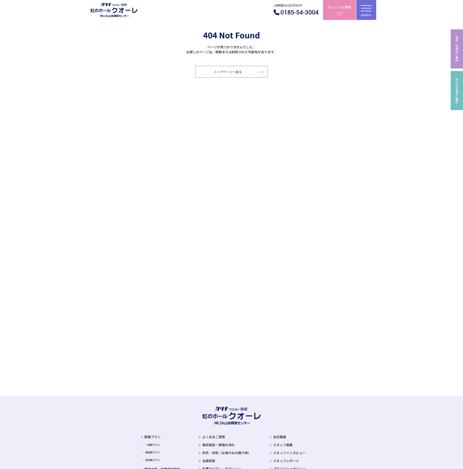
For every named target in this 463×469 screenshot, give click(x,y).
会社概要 (279, 436)
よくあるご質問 (213, 436)
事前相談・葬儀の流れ (218, 444)
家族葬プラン (152, 452)
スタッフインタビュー (289, 452)
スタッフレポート (286, 460)
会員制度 (208, 460)
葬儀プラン (152, 436)
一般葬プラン (152, 445)
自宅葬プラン (152, 460)
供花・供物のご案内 (457, 49)
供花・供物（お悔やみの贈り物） (226, 452)
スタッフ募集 (283, 444)
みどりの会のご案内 (457, 91)
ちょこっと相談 (339, 7)
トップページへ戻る (228, 72)
